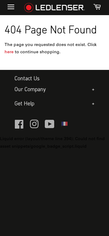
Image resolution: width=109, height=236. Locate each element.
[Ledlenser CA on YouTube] (49, 127)
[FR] (64, 126)
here (9, 52)
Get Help (24, 104)
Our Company (30, 89)
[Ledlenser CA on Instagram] (34, 127)
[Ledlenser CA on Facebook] (19, 127)
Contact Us (27, 78)
